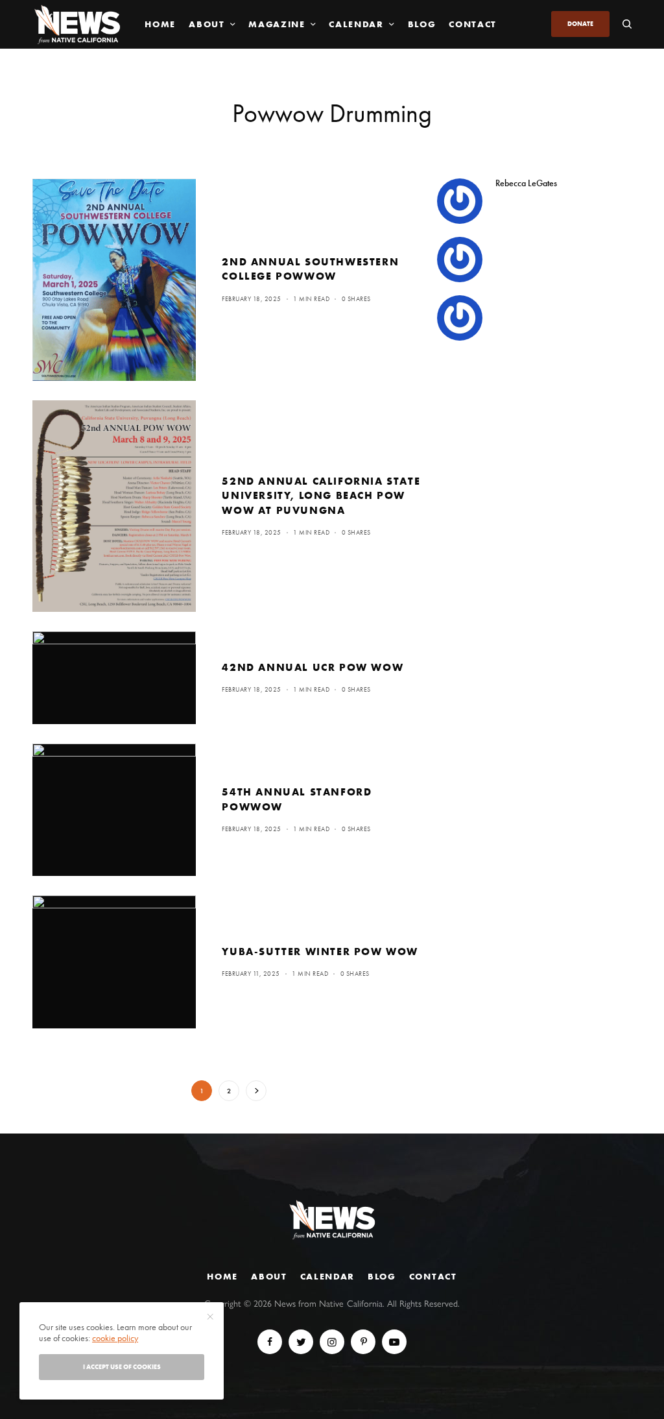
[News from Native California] (77, 24)
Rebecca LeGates (526, 183)
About (269, 1276)
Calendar (327, 1276)
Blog (382, 1276)
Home (222, 1276)
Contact (433, 1276)
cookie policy (115, 1338)
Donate (580, 23)
